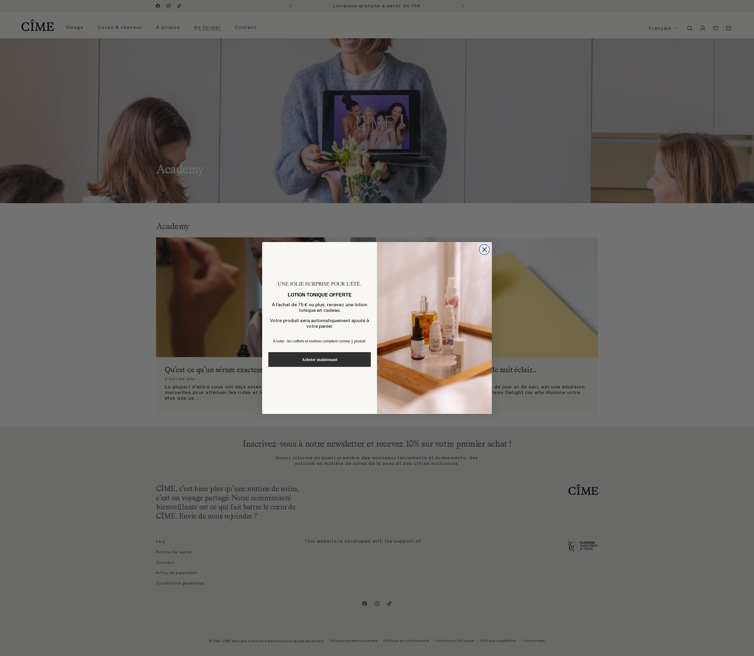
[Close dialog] (484, 249)
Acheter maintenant (320, 359)
